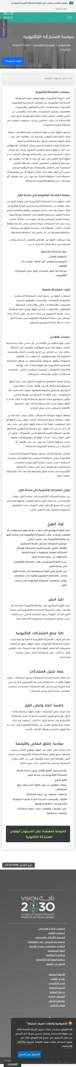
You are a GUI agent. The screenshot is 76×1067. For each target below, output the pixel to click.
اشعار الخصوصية (56, 950)
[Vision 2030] (38, 906)
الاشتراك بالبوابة (57, 996)
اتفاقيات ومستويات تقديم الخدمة (47, 946)
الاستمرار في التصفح (29, 1054)
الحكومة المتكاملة (55, 955)
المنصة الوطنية (57, 987)
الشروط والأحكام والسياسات (50, 937)
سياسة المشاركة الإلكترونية (50, 959)
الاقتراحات (12, 1064)
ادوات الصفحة (13, 61)
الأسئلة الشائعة (57, 974)
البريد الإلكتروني (56, 983)
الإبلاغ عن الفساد (55, 963)
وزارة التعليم (64, 45)
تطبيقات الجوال (56, 1001)
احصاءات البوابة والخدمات (51, 928)
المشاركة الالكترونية (44, 45)
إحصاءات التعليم (56, 933)
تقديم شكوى (57, 978)
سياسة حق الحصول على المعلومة (46, 941)
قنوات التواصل (57, 1005)
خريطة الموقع (57, 992)
